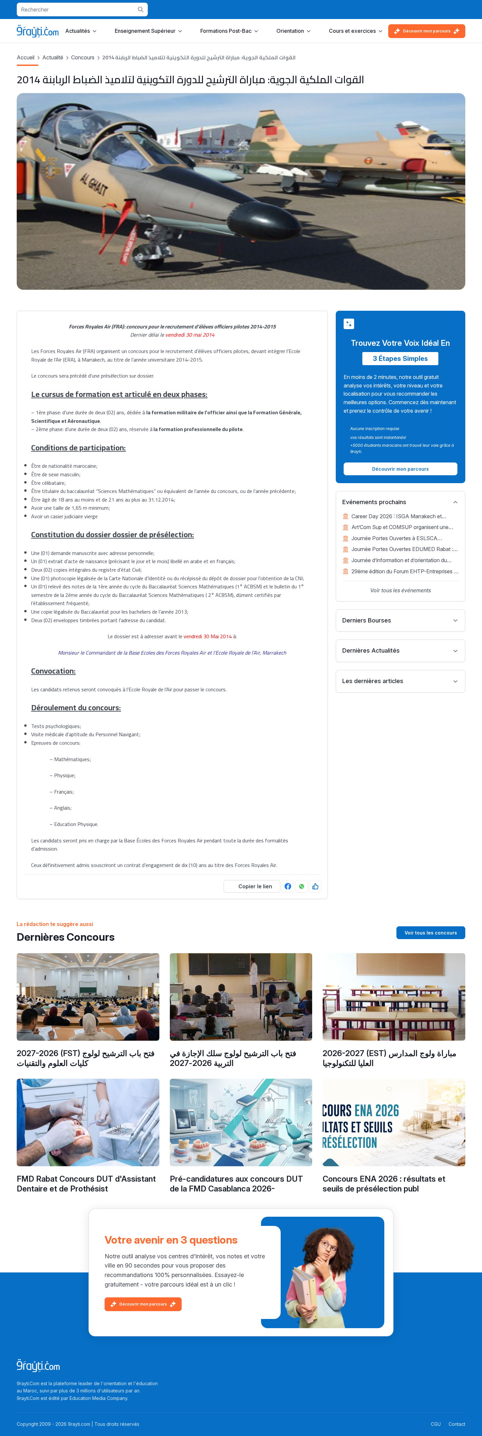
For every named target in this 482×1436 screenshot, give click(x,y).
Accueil (25, 57)
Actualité (52, 57)
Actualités (77, 31)
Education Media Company (98, 1398)
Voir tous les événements (400, 590)
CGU (436, 1424)
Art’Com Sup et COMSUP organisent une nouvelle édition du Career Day (400, 528)
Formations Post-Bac (225, 31)
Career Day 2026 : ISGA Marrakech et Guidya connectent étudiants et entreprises (402, 517)
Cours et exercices (352, 31)
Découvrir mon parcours (427, 31)
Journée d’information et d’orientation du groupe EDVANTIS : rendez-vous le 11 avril (402, 561)
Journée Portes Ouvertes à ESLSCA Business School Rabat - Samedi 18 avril (399, 539)
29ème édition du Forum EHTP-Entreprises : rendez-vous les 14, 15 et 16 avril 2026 (403, 572)
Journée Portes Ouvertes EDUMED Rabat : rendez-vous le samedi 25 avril (402, 550)
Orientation (290, 31)
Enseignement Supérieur (145, 31)
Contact (457, 1424)
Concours (82, 57)
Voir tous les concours (431, 932)
